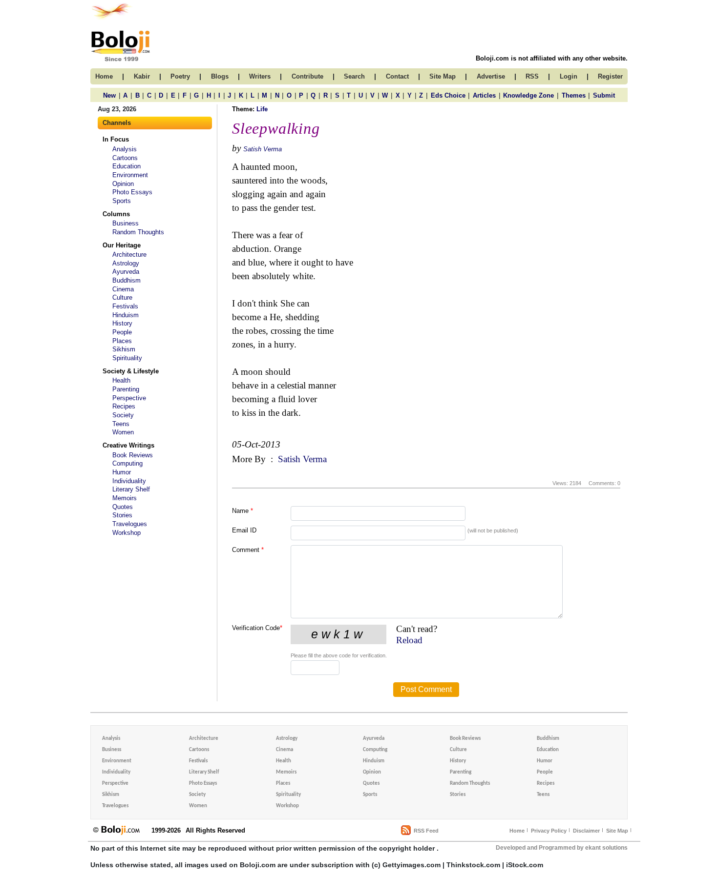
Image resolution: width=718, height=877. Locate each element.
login (568, 76)
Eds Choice (448, 95)
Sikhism (123, 349)
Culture (122, 297)
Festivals (125, 306)
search (354, 76)
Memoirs (124, 498)
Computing (127, 463)
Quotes (122, 506)
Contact (397, 76)
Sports (121, 200)
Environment (130, 175)
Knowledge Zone (528, 95)
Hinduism (125, 315)
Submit (604, 95)
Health (121, 380)
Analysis (124, 149)
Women (123, 432)
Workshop (126, 532)
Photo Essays (132, 192)
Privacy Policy (549, 831)
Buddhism (126, 280)
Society (123, 415)
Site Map (617, 831)
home (104, 76)
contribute (307, 76)
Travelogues (129, 524)
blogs (220, 76)
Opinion (123, 183)
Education (126, 166)
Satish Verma (262, 149)
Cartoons (125, 158)
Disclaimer (586, 831)
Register (610, 76)
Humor (121, 472)
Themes (574, 95)
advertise (491, 76)
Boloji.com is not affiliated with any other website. (552, 58)
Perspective (129, 398)
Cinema (123, 289)
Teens (120, 424)
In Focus (116, 139)
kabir (142, 76)
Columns (116, 214)
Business (125, 223)
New (109, 95)
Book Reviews (132, 455)
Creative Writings (128, 445)
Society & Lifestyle (131, 371)
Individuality (129, 481)
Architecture (129, 254)
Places (122, 341)
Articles (484, 95)
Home (517, 831)
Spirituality (127, 358)
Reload (409, 640)
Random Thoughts (138, 232)
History (122, 323)
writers (260, 76)
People (122, 332)
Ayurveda (125, 271)
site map (442, 76)
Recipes (123, 406)
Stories (122, 515)
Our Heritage (122, 245)
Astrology (125, 263)
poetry (180, 76)
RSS (532, 76)
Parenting (125, 389)
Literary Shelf (131, 489)
